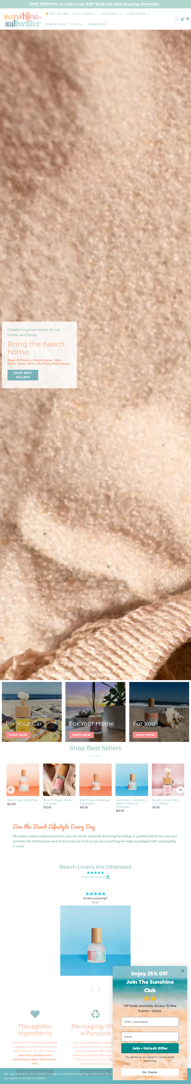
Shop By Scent (56, 24)
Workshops (97, 24)
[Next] (180, 790)
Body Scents (82, 13)
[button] (92, 989)
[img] (95, 873)
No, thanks (150, 1072)
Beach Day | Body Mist (22, 800)
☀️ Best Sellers (57, 13)
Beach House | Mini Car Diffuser (165, 801)
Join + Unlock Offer (150, 1048)
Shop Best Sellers (95, 748)
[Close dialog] (182, 971)
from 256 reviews (93, 877)
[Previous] (11, 790)
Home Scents (136, 13)
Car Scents (109, 13)
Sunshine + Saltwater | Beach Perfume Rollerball (131, 803)
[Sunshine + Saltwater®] (22, 19)
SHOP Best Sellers (23, 375)
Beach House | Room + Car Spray (59, 801)
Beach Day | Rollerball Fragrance (95, 801)
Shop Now (18, 735)
